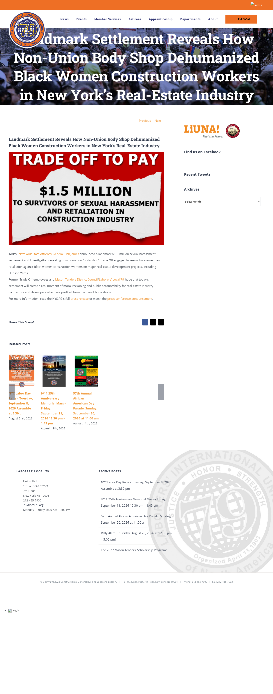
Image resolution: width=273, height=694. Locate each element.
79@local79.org (33, 505)
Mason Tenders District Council (76, 279)
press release (80, 299)
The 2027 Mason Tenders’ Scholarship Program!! (134, 550)
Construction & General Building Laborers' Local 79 (89, 581)
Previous (145, 121)
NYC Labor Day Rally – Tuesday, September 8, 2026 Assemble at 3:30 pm (21, 403)
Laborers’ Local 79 (111, 279)
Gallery (21, 371)
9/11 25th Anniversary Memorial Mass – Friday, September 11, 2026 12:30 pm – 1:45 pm (133, 502)
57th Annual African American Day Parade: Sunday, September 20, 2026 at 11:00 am (136, 519)
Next (158, 121)
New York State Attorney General (41, 254)
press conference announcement (129, 299)
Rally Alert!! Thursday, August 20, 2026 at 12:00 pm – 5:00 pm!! (136, 536)
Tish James (71, 254)
